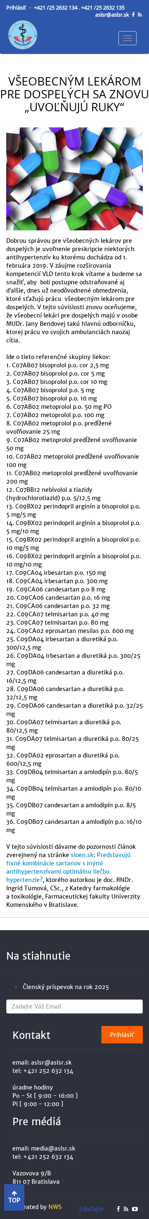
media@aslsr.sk (53, 1148)
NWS (55, 1207)
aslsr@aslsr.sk (112, 14)
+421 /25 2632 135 (103, 7)
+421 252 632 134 (48, 1071)
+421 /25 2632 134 (56, 7)
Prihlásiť (16, 7)
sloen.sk (82, 855)
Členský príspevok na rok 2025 (66, 987)
